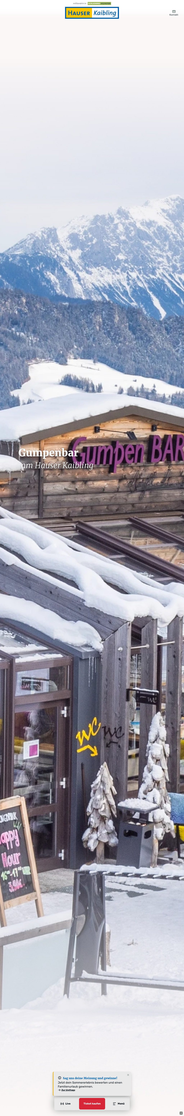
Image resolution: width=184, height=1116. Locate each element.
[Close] (128, 1075)
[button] (181, 1113)
